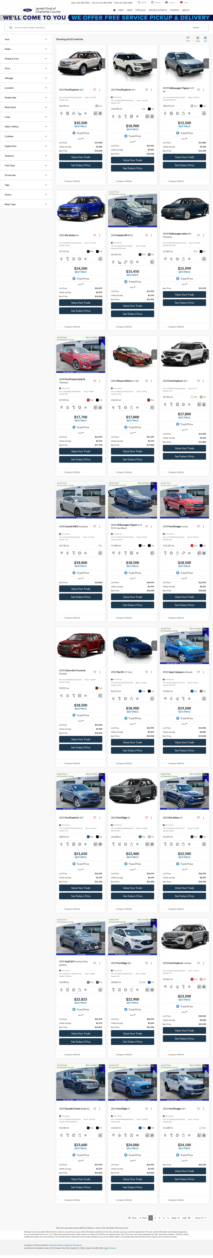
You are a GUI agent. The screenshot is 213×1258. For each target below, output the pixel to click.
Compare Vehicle (72, 181)
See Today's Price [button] (80, 165)
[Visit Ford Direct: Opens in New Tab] (111, 1248)
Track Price (83, 133)
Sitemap (53, 1245)
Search (196, 27)
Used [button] (129, 10)
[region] (80, 146)
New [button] (121, 10)
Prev (144, 1217)
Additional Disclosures (73, 1245)
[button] (102, 63)
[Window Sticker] (100, 113)
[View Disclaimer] (85, 113)
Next (175, 1217)
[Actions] (99, 89)
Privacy (60, 1245)
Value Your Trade (80, 157)
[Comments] (96, 113)
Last (185, 1217)
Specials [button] (140, 10)
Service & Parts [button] (158, 10)
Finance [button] (174, 10)
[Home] (114, 10)
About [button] (186, 10)
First (133, 1217)
